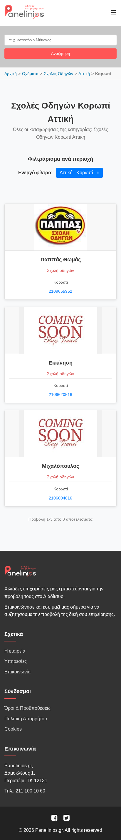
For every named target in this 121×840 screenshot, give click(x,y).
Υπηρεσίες (15, 661)
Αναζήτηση (60, 53)
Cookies (13, 728)
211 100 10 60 (30, 790)
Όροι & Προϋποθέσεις (27, 708)
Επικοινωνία (17, 671)
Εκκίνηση (61, 363)
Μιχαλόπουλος (60, 466)
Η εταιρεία (14, 650)
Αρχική (10, 73)
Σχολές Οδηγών (58, 73)
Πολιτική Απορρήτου (25, 718)
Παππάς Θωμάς (61, 259)
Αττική (84, 73)
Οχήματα (30, 73)
